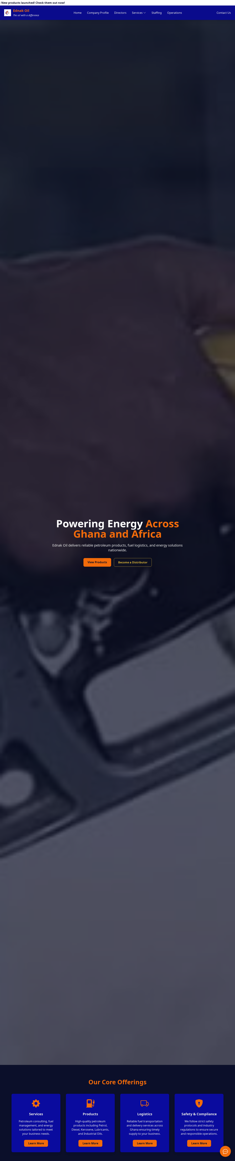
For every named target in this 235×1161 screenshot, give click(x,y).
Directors (120, 13)
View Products (97, 562)
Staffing (157, 13)
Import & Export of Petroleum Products (148, 23)
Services (137, 13)
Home (78, 13)
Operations (174, 13)
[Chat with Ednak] (225, 1151)
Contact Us (224, 13)
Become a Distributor (132, 562)
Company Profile (98, 13)
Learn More (36, 1143)
